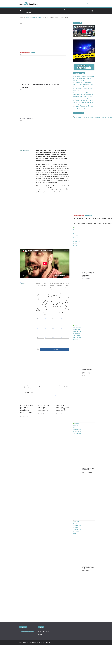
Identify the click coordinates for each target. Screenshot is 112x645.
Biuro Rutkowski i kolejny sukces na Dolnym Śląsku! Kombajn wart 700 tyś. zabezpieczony (88, 568)
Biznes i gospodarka (43, 9)
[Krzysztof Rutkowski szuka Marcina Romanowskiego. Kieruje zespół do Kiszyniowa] (77, 275)
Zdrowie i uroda (71, 9)
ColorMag (43, 642)
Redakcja (31, 118)
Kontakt (40, 634)
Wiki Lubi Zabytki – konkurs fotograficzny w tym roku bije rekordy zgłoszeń (62, 408)
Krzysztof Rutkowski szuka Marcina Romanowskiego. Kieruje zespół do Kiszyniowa (83, 88)
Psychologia (27, 12)
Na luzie (32, 52)
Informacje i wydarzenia (30, 9)
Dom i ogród (53, 9)
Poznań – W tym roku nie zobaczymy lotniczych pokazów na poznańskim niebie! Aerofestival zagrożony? (26, 410)
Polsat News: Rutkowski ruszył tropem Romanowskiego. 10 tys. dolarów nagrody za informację (83, 78)
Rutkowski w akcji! (88, 215)
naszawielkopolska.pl (31, 642)
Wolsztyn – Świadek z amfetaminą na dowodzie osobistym (31, 387)
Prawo (79, 9)
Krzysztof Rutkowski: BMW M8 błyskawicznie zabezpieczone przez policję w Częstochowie (88, 470)
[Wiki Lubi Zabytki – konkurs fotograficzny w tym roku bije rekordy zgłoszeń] (63, 396)
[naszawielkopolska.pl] (21, 11)
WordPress (49, 642)
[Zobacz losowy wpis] (92, 11)
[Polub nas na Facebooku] (84, 64)
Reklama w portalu (43, 631)
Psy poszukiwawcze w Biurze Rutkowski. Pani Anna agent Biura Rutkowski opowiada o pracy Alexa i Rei (87, 372)
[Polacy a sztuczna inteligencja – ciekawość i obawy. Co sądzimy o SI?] (45, 396)
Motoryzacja (62, 9)
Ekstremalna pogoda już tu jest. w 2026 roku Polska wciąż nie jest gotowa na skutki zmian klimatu (84, 106)
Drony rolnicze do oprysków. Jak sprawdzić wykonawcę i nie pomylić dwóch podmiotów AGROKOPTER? (83, 94)
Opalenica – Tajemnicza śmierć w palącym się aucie (57, 387)
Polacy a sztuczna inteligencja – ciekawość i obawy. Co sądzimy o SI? (44, 408)
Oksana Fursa (85, 220)
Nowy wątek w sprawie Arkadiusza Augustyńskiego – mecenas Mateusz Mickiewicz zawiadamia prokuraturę (83, 100)
